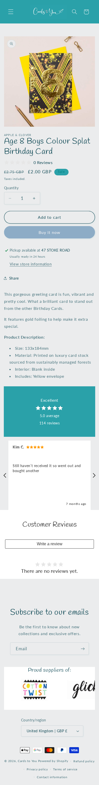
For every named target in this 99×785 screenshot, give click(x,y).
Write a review (49, 544)
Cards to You (27, 761)
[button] (10, 12)
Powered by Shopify (53, 761)
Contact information (52, 777)
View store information (31, 264)
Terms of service (65, 769)
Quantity (11, 188)
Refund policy (84, 761)
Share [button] (14, 278)
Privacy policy (37, 769)
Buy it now (50, 232)
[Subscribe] (83, 648)
